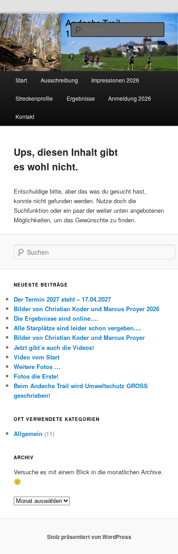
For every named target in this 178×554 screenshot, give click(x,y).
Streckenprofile (34, 98)
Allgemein (28, 433)
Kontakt (25, 116)
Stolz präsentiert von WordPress (89, 537)
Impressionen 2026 (115, 80)
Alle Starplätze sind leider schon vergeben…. (77, 327)
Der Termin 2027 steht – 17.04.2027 (62, 299)
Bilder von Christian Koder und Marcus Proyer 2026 (86, 308)
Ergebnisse (81, 98)
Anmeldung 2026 (129, 98)
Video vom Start (36, 357)
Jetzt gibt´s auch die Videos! (54, 347)
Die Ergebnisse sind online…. (56, 318)
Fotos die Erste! (36, 376)
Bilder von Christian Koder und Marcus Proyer (79, 337)
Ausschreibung (59, 80)
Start (21, 80)
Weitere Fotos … (37, 366)
